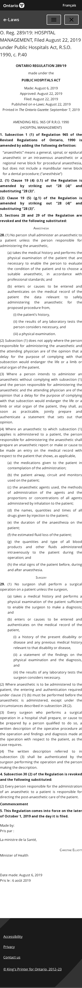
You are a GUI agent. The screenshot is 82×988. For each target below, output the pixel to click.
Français (69, 5)
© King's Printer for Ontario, (32, 969)
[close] (71, 20)
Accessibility (12, 936)
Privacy (9, 946)
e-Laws (11, 19)
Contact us (11, 957)
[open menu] (54, 20)
